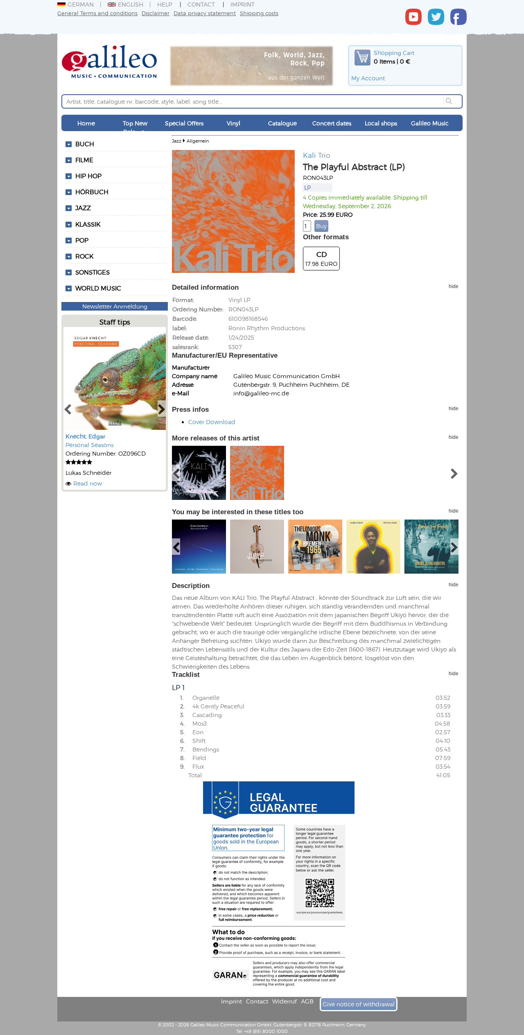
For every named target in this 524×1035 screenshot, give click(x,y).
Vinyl (233, 123)
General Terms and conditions (97, 13)
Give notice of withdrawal (359, 1004)
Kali (309, 155)
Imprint (242, 4)
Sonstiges (92, 272)
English (130, 4)
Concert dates (331, 123)
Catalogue (282, 123)
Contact (201, 4)
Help (164, 4)
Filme (84, 159)
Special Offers (184, 123)
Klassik (87, 224)
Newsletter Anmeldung (114, 306)
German (81, 4)
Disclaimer (155, 13)
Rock (84, 256)
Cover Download (211, 421)
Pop (81, 240)
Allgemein (198, 140)
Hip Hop (88, 175)
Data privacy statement (205, 13)
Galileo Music (430, 123)
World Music (98, 288)
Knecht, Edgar (85, 436)
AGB (307, 1001)
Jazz (83, 207)
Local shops (381, 123)
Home (86, 123)
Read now (87, 483)
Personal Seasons (89, 444)
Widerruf (284, 1001)
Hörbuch (91, 191)
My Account (368, 78)
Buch (84, 144)
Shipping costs (259, 13)
